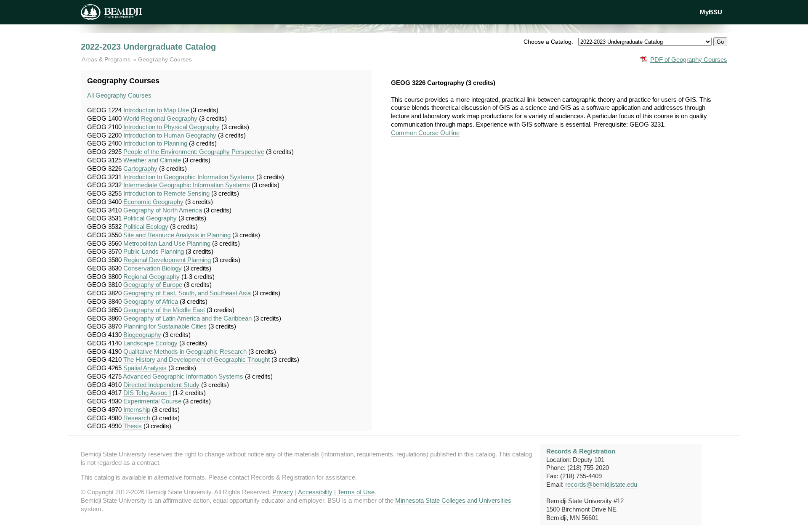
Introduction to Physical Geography (171, 126)
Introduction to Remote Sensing (166, 193)
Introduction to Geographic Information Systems (189, 176)
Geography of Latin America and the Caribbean (187, 318)
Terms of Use (356, 492)
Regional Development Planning (167, 259)
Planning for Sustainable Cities (165, 326)
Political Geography (150, 218)
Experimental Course (152, 401)
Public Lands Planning (153, 251)
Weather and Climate (152, 160)
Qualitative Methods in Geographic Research (185, 351)
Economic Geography (153, 201)
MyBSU (711, 12)
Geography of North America (162, 210)
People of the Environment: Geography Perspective (193, 151)
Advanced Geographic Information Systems (183, 376)
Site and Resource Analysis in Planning (177, 235)
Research (136, 418)
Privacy (282, 492)
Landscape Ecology (150, 343)
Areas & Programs (107, 59)
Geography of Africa (150, 301)
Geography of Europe (152, 284)
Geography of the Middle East (164, 309)
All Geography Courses (119, 95)
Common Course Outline (425, 132)
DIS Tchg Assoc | (147, 392)
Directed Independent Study (161, 384)
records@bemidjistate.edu (601, 484)
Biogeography (142, 334)
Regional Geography (151, 276)
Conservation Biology (152, 268)
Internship (136, 409)
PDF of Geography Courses (688, 59)
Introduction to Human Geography (169, 135)
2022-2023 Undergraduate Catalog (148, 46)
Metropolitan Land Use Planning (166, 243)
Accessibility (315, 492)
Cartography (140, 168)
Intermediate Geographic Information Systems (186, 184)
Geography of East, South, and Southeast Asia (187, 293)
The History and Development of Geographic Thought (196, 359)
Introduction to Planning (155, 143)
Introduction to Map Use (156, 110)
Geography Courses (165, 59)
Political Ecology (145, 226)
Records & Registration (580, 451)
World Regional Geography (160, 118)
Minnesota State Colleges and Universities (453, 500)
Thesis (132, 426)
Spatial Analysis (145, 367)
